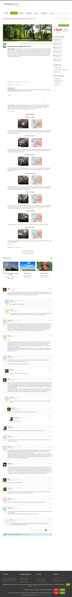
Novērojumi (29, 13)
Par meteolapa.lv (57, 82)
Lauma (9, 488)
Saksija (9, 498)
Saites (36, 13)
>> (50, 530)
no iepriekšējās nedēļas (17, 247)
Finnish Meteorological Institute (22, 81)
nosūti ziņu (61, 578)
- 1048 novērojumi (24, 417)
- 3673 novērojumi (18, 463)
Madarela (8, 277)
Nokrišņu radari (40, 578)
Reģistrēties (44, 13)
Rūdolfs (9, 356)
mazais (11, 309)
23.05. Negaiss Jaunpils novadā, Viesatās (10, 274)
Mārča (60, 57)
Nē (56, 589)
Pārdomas (56, 84)
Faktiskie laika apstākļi (41, 579)
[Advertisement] (47, 6)
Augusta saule (57, 71)
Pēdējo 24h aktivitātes (41, 581)
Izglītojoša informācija (58, 80)
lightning (10, 463)
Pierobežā (16, 417)
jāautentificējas (26, 534)
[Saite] (10, 266)
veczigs (9, 446)
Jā (62, 589)
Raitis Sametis (37, 43)
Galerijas (21, 13)
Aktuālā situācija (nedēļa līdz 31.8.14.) (19, 46)
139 (31, 43)
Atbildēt (4, 292)
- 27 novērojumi (16, 498)
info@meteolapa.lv (62, 580)
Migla (24, 275)
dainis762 (10, 320)
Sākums (6, 13)
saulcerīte (10, 507)
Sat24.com (13, 81)
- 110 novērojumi (21, 519)
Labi (68, 584)
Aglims (11, 369)
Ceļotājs (11, 397)
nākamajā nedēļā (16, 84)
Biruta (11, 519)
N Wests (9, 335)
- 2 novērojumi (17, 507)
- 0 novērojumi (19, 309)
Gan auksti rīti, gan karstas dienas (61, 69)
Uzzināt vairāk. (35, 585)
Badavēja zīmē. (27, 273)
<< (32, 530)
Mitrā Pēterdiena (44, 273)
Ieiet (52, 13)
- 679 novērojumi (21, 300)
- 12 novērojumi (16, 356)
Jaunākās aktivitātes (59, 37)
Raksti (13, 13)
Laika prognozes (65, 18)
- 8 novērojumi (18, 288)
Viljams (11, 300)
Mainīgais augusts (58, 39)
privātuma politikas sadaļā (44, 595)
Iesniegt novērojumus (63, 25)
